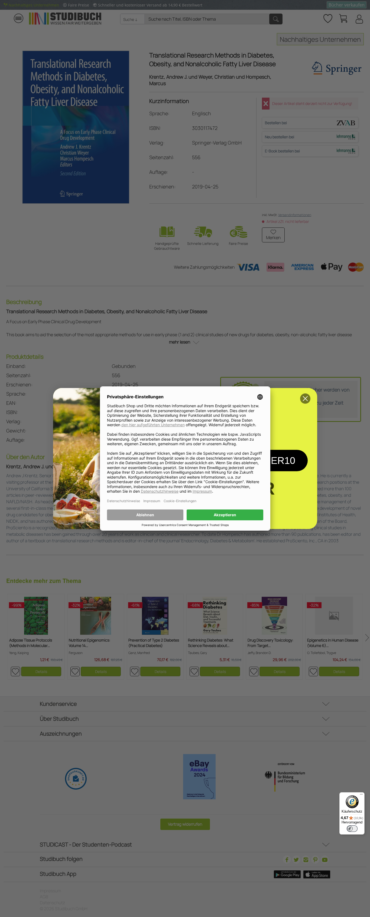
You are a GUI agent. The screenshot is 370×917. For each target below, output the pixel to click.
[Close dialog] (305, 398)
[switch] (352, 828)
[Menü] (361, 795)
